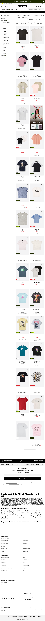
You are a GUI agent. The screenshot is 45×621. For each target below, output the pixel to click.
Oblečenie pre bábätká (26, 548)
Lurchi (24, 560)
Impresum (39, 616)
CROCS (24, 557)
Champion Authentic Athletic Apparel (7, 568)
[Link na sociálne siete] (2, 598)
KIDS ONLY (3, 560)
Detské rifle (3, 546)
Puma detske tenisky (26, 549)
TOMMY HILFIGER (4, 570)
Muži (5, 6)
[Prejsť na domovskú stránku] (7, 594)
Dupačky (2, 551)
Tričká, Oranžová (4, 582)
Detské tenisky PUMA (5, 540)
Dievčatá (19, 15)
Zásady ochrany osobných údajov (11, 483)
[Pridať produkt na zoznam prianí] (27, 27)
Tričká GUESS (3, 577)
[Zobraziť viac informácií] (22, 50)
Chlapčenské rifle (4, 549)
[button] (31, 19)
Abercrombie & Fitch (26, 565)
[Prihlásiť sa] (36, 6)
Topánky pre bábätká (26, 545)
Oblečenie (35, 15)
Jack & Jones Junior (26, 559)
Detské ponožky (25, 551)
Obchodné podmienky (32, 616)
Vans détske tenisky (4, 543)
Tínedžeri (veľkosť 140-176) (27, 15)
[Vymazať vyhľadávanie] (42, 9)
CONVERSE (3, 559)
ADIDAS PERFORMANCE (5, 557)
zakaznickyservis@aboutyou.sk (14, 484)
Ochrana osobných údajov (22, 616)
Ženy (2, 6)
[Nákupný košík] (43, 6)
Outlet (4, 3)
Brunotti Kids (3, 565)
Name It (11, 516)
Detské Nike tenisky (4, 545)
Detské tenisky (25, 540)
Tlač (8, 616)
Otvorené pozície (14, 616)
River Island (9, 529)
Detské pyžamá (25, 543)
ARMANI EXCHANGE (26, 567)
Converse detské (4, 548)
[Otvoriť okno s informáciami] (43, 1)
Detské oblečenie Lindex (27, 538)
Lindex (2, 567)
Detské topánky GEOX (5, 538)
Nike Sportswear (25, 568)
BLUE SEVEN (3, 562)
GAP (23, 570)
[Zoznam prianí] (40, 6)
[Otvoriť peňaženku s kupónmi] (33, 6)
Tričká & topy (40, 15)
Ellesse (10, 512)
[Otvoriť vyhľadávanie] (28, 9)
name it (24, 562)
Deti (8, 6)
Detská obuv (25, 546)
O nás (5, 616)
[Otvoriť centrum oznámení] (38, 6)
